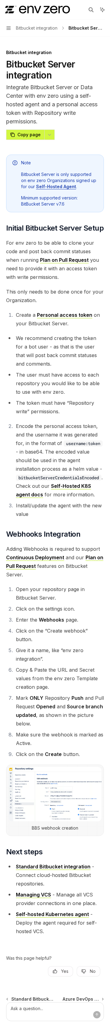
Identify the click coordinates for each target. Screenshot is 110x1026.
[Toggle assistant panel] (102, 10)
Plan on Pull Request (64, 260)
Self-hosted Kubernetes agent (52, 914)
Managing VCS (33, 895)
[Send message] (97, 1014)
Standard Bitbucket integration (53, 867)
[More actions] (49, 135)
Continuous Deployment (35, 557)
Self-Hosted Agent (56, 186)
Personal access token (64, 315)
